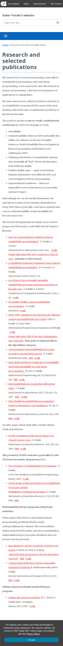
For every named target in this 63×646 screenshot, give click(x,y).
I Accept (31, 640)
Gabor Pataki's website (18, 15)
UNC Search (55, 3)
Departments (40, 3)
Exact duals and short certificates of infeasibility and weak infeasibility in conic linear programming (33, 366)
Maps (26, 3)
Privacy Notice (33, 634)
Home (5, 45)
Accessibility (13, 3)
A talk (54, 250)
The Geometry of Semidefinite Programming (32, 466)
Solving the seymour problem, (24, 597)
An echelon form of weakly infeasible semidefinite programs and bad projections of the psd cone (32, 284)
